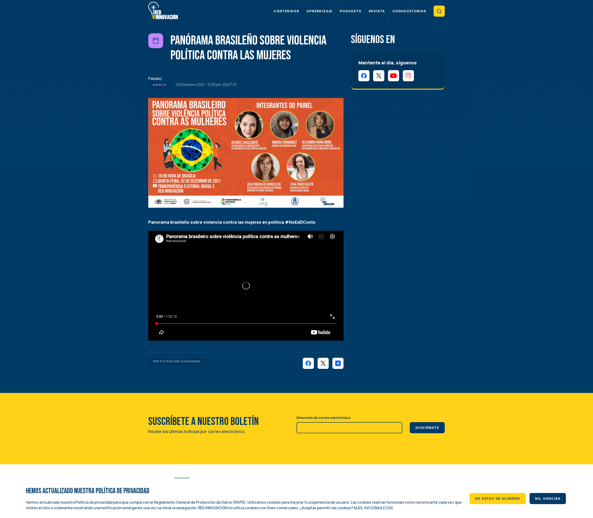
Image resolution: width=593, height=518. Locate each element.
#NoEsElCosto (300, 222)
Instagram (408, 75)
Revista (377, 11)
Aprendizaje (319, 11)
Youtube (393, 75)
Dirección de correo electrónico (323, 417)
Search (439, 11)
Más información (373, 507)
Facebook (363, 75)
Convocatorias (409, 11)
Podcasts (350, 11)
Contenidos (286, 11)
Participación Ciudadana (177, 361)
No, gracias (547, 498)
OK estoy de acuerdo (497, 498)
